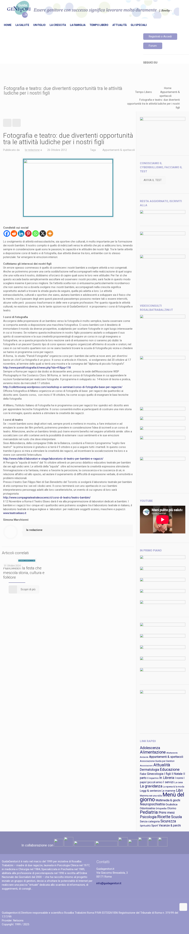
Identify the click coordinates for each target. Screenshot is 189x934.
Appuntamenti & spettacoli (118, 150)
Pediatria (149, 812)
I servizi (168, 782)
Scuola (176, 817)
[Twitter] (171, 928)
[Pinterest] (28, 233)
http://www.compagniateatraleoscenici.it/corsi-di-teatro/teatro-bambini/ (47, 497)
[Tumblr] (181, 928)
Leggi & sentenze (150, 790)
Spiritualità (145, 825)
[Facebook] (7, 233)
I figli (167, 774)
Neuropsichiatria (152, 804)
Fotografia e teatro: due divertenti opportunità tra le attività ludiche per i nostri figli (153, 103)
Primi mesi (167, 813)
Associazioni (146, 765)
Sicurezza (168, 821)
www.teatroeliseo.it (14, 513)
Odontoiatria (147, 808)
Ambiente (144, 757)
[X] (42, 233)
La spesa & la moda (173, 786)
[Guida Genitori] (92, 9)
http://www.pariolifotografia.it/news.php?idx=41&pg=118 (37, 367)
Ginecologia (155, 774)
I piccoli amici (154, 782)
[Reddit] (14, 233)
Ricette (163, 816)
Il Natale (177, 774)
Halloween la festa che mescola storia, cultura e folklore (23, 573)
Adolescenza (150, 748)
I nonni (179, 778)
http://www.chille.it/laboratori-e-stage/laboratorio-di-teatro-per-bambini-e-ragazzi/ (53, 458)
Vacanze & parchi (170, 825)
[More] (50, 233)
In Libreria (166, 778)
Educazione (170, 769)
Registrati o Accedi (160, 36)
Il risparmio (153, 778)
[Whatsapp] (35, 233)
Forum (153, 45)
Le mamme (168, 790)
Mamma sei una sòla (151, 795)
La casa (178, 782)
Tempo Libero (143, 92)
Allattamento (172, 753)
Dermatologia (149, 769)
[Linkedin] (21, 233)
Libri (179, 790)
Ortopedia (161, 808)
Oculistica (171, 804)
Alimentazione (153, 752)
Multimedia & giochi (168, 800)
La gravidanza (151, 786)
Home (167, 88)
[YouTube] (176, 928)
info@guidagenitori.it (108, 883)
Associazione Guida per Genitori (157, 761)
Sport (154, 825)
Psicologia (148, 817)
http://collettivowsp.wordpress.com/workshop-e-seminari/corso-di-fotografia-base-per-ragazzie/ (62, 387)
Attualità (161, 764)
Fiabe (143, 773)
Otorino (171, 808)
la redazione (32, 150)
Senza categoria (150, 821)
